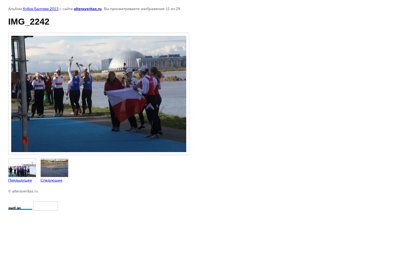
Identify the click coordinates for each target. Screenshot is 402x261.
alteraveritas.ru (88, 9)
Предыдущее (20, 180)
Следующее (51, 180)
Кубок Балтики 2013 (41, 9)
